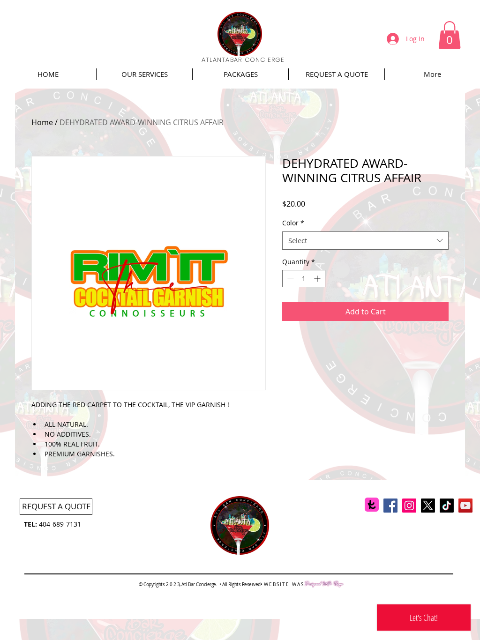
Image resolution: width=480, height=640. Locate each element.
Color (293, 222)
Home (42, 122)
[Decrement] (289, 278)
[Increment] (318, 278)
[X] (428, 506)
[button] (449, 35)
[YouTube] (465, 506)
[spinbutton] (303, 278)
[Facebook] (390, 506)
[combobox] (365, 240)
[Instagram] (409, 506)
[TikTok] (447, 506)
